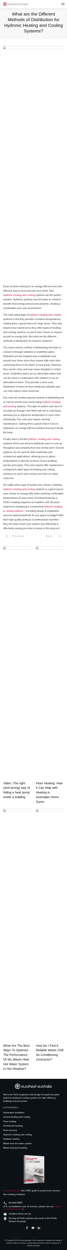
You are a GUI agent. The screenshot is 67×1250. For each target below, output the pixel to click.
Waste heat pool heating (15, 1147)
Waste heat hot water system (17, 1143)
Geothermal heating (13, 1125)
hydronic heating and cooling (19, 295)
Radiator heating (11, 1139)
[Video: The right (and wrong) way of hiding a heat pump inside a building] (17, 662)
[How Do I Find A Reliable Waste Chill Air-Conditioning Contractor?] (50, 925)
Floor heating (9, 1121)
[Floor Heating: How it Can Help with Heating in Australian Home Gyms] (50, 662)
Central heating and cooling (16, 1117)
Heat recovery (10, 1130)
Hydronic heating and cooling (17, 1134)
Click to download (12, 1190)
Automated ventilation (13, 1112)
